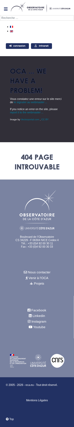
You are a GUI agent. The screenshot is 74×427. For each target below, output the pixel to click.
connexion (19, 45)
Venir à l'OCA (38, 278)
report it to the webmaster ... (26, 112)
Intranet (44, 45)
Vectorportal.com (30, 119)
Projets (39, 283)
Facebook (38, 310)
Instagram (38, 321)
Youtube (39, 327)
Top (11, 419)
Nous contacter (39, 272)
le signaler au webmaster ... (30, 102)
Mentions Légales (37, 400)
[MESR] (18, 360)
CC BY (45, 119)
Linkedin (39, 316)
